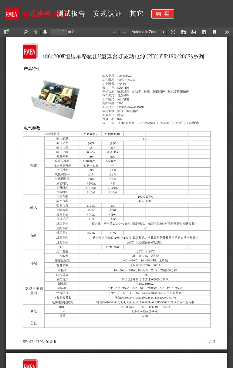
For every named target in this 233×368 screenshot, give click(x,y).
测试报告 (71, 13)
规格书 (40, 13)
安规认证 (107, 13)
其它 (137, 13)
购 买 (163, 14)
